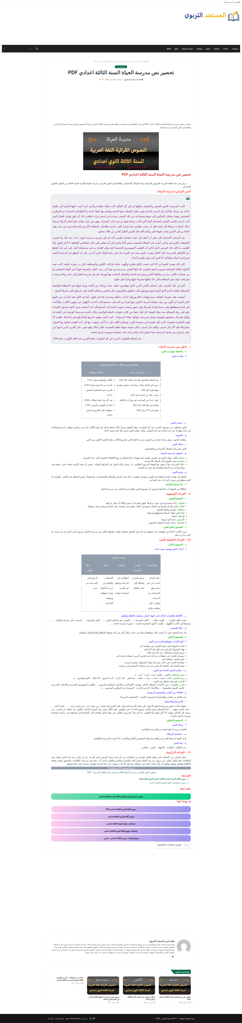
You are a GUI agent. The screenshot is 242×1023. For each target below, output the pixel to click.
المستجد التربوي (167, 1018)
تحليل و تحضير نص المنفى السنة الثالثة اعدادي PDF (141, 998)
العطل (169, 49)
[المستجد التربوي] (212, 16)
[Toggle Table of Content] (185, 845)
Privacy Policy (75, 1018)
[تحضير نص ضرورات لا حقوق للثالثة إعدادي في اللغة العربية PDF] (103, 985)
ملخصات (216, 49)
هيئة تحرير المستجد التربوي (132, 79)
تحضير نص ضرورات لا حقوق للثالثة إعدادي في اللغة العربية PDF (104, 998)
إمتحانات (199, 49)
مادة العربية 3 (135, 61)
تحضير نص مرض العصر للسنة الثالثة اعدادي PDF (175, 998)
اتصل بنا (51, 1018)
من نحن (84, 1018)
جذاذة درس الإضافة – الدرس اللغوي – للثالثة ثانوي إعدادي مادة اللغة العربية (69, 978)
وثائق (176, 49)
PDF (121, 772)
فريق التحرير (59, 1018)
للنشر (67, 1018)
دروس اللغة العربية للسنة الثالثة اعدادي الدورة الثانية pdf (162, 779)
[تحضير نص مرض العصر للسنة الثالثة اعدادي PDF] (175, 985)
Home (143, 61)
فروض (208, 49)
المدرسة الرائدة (187, 49)
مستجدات (235, 49)
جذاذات (225, 49)
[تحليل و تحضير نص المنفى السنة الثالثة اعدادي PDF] (139, 985)
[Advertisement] (80, 24)
